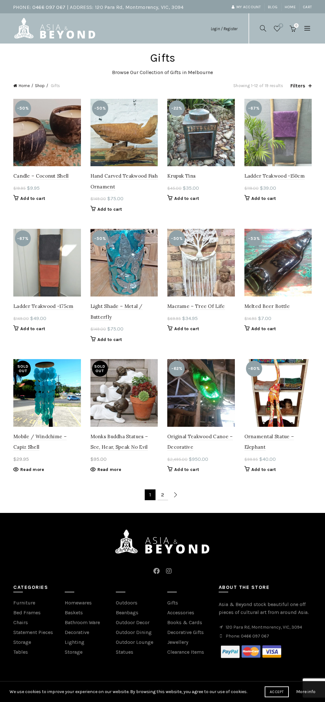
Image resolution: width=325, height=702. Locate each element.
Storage (22, 642)
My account (248, 7)
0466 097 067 (49, 7)
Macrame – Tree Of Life (196, 306)
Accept (277, 692)
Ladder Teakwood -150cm (274, 176)
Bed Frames (27, 613)
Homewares (78, 603)
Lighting (74, 642)
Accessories (180, 613)
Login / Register (224, 28)
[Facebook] (156, 567)
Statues (124, 652)
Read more (32, 469)
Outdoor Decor (132, 622)
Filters (297, 86)
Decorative (77, 632)
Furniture (24, 603)
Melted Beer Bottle (267, 306)
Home (290, 7)
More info (305, 691)
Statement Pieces (33, 632)
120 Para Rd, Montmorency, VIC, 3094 (139, 7)
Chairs (20, 622)
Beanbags (127, 613)
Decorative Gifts (185, 632)
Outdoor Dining (134, 632)
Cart (307, 7)
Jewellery (177, 642)
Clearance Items (185, 652)
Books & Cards (184, 622)
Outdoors (126, 603)
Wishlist (281, 25)
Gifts (172, 603)
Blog (272, 7)
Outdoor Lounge (134, 642)
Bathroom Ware (82, 622)
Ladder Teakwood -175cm (43, 306)
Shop (40, 85)
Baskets (74, 613)
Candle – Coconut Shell (41, 176)
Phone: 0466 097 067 (247, 636)
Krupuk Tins (181, 176)
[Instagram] (169, 567)
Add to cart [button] (32, 198)
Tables (20, 652)
